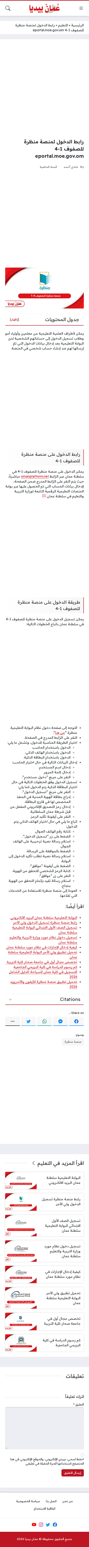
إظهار (14, 319)
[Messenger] (60, 1021)
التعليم (63, 25)
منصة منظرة (73, 1042)
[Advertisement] (44, 88)
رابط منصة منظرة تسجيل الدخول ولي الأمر (45, 922)
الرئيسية (77, 25)
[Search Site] (8, 8)
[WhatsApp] (44, 1021)
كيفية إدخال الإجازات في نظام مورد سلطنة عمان (41, 947)
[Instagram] (41, 1524)
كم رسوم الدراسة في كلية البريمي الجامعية (45, 967)
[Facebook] (76, 1021)
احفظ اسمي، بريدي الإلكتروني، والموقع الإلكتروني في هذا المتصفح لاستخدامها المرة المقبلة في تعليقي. (47, 1461)
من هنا (60, 733)
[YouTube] (34, 1524)
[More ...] (12, 1021)
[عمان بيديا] (44, 8)
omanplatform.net (35, 476)
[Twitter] (28, 1021)
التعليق (78, 1404)
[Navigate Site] (81, 8)
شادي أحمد (71, 166)
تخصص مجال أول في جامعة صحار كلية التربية (41, 962)
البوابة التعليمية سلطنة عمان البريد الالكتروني (43, 917)
